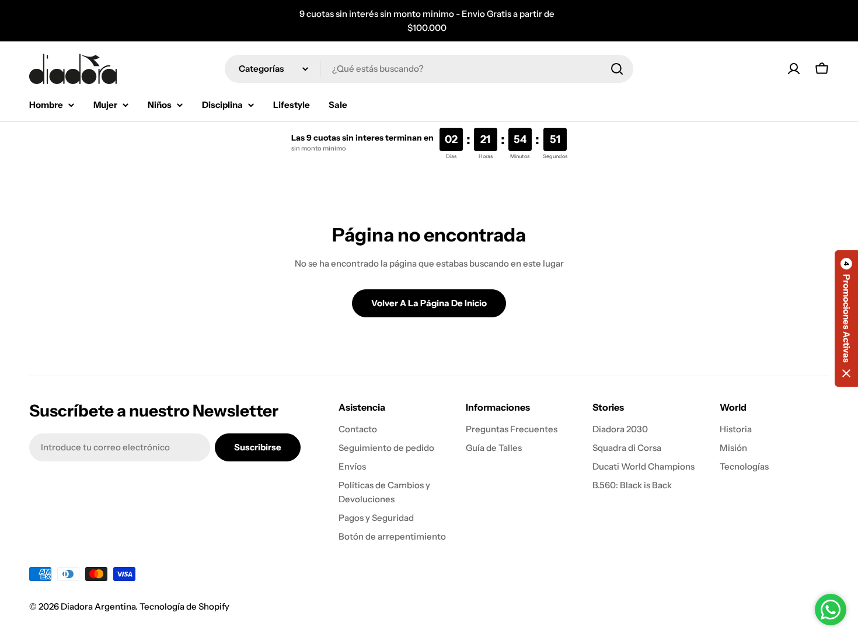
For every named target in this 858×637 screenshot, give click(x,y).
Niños (160, 104)
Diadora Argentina (98, 606)
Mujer (105, 104)
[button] (846, 318)
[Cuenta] (794, 69)
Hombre (46, 104)
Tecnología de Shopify (184, 606)
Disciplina (222, 104)
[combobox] (429, 69)
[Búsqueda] (617, 69)
